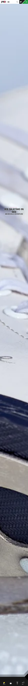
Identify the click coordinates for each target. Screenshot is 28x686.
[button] (17, 2)
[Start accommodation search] (25, 2)
